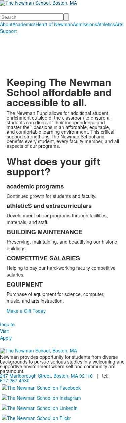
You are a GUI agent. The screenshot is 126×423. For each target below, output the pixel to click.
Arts (119, 24)
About (6, 24)
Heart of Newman (54, 24)
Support (8, 31)
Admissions (85, 24)
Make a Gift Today (26, 310)
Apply (6, 337)
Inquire (7, 324)
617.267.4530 (15, 380)
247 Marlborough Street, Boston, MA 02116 (46, 375)
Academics (24, 24)
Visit (4, 331)
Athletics (106, 24)
